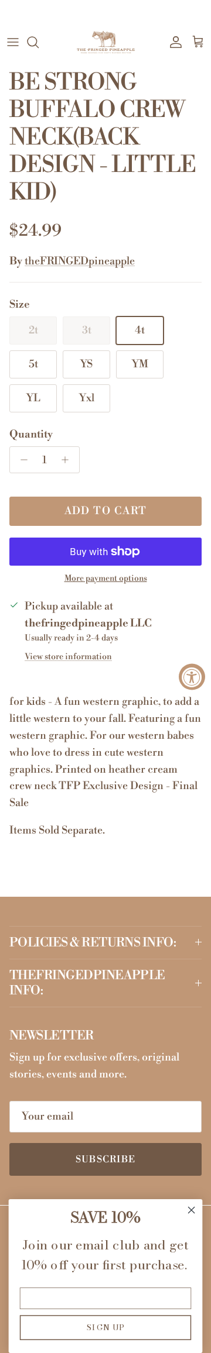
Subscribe (106, 1159)
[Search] (39, 42)
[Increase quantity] (68, 460)
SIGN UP (106, 1327)
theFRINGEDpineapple (80, 261)
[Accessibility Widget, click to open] (192, 676)
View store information (68, 657)
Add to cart (105, 511)
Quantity (31, 434)
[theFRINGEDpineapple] (106, 42)
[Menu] (13, 42)
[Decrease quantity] (21, 460)
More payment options (105, 579)
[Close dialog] (191, 1210)
